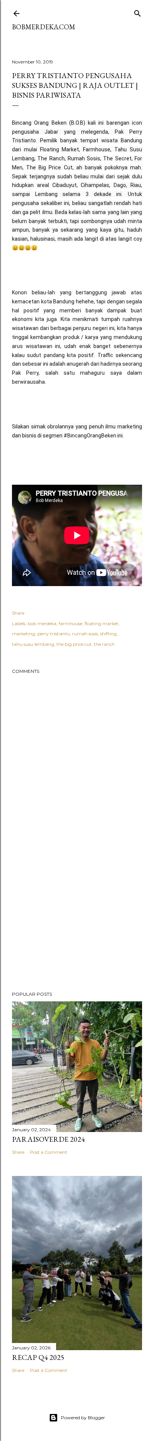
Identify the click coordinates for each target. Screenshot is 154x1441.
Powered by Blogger (83, 1417)
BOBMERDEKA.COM (43, 27)
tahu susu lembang (33, 644)
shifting (108, 633)
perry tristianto (53, 633)
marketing (23, 633)
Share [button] (18, 613)
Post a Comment (48, 1152)
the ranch (104, 644)
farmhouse (70, 623)
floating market (101, 623)
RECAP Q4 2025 (38, 1357)
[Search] (137, 12)
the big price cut (74, 644)
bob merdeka (42, 623)
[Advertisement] (77, 919)
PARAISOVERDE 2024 (48, 1139)
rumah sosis (85, 633)
